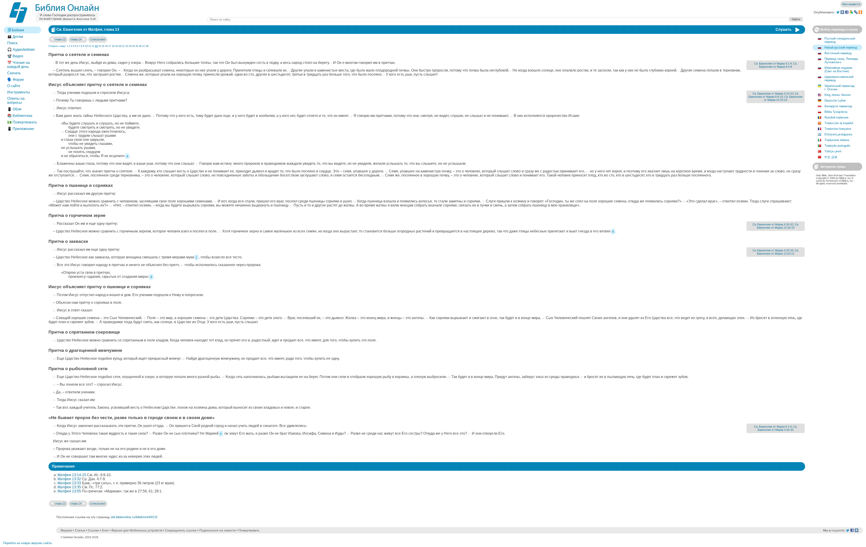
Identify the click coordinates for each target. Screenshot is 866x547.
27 (143, 46)
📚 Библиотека (19, 116)
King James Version (838, 95)
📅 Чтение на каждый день (18, 65)
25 (137, 46)
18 (113, 46)
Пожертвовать (249, 530)
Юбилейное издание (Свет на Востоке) (838, 69)
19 (116, 46)
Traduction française (838, 128)
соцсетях (838, 530)
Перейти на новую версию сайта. (28, 543)
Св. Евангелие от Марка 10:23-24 (783, 98)
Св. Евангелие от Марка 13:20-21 (778, 252)
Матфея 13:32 (69, 479)
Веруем (66, 530)
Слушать (784, 29)
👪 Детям (15, 37)
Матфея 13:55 (69, 491)
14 (99, 46)
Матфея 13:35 (69, 487)
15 (103, 46)
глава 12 (60, 39)
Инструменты (18, 92)
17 (109, 46)
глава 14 (76, 39)
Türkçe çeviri (833, 151)
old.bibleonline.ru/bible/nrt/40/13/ (134, 517)
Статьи (80, 530)
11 (89, 46)
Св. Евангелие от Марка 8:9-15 (774, 95)
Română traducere (836, 117)
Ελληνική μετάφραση (838, 134)
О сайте (13, 86)
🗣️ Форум (15, 79)
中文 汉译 (831, 157)
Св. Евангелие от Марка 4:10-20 (773, 93)
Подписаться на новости (217, 530)
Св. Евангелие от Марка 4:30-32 (773, 224)
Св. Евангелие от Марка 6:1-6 (773, 426)
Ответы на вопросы (16, 100)
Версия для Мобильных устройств (137, 530)
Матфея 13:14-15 (72, 475)
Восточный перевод (838, 53)
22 (126, 46)
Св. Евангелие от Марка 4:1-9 (773, 63)
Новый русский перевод (841, 47)
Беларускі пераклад (838, 106)
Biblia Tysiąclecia (836, 112)
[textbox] (497, 19)
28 (147, 46)
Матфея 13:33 (69, 483)
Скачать (14, 73)
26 (140, 46)
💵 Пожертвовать (22, 122)
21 (123, 46)
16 (106, 46)
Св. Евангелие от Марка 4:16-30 (777, 428)
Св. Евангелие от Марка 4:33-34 (773, 250)
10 (86, 46)
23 (130, 46)
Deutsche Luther (835, 100)
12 (93, 46)
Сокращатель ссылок (180, 530)
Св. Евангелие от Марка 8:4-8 (778, 65)
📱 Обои (14, 109)
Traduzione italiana (837, 140)
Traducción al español (839, 123)
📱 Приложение (20, 129)
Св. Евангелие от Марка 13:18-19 (778, 226)
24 (133, 46)
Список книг (97, 39)
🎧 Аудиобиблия (21, 49)
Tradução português (837, 145)
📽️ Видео (15, 56)
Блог (105, 530)
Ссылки (93, 530)
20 (120, 46)
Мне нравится (851, 4)
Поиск (12, 43)
